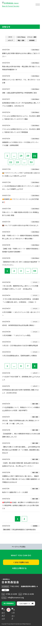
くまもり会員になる (21, 562)
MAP (5, 590)
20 (27, 155)
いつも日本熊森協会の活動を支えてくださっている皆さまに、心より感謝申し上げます (21, 187)
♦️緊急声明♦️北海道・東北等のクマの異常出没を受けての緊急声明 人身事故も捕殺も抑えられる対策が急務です (20, 505)
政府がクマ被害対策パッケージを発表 (15, 492)
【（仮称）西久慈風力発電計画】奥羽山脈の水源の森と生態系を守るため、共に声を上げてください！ (20, 464)
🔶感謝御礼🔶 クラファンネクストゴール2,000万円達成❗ (20, 200)
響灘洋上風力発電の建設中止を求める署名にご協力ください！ (21, 54)
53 (31, 162)
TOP (5, 11)
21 (34, 155)
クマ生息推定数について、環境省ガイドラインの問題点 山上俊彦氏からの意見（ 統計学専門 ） (21, 408)
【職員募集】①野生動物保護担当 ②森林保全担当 (19, 529)
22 (10, 162)
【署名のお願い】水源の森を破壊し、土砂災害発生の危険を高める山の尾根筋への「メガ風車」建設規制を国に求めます (21, 450)
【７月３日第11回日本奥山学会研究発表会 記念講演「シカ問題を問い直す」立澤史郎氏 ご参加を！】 (20, 300)
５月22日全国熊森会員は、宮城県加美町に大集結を (19, 355)
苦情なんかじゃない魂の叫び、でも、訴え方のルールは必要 (21, 81)
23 (17, 162)
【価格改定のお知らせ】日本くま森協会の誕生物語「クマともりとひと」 (21, 263)
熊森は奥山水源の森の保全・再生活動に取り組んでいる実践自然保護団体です (21, 68)
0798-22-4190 (11, 594)
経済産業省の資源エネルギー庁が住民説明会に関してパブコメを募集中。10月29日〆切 (21, 104)
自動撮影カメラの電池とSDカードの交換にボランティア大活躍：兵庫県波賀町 (20, 143)
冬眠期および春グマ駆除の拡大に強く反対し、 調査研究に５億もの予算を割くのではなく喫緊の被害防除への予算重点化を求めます (21, 479)
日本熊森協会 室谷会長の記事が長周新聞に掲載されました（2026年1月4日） (20, 391)
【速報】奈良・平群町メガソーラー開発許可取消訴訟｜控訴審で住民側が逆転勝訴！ (21, 250)
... (14, 155)
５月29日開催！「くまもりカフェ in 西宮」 (17, 335)
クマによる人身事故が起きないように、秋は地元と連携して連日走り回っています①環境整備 (21, 130)
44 (34, 270)
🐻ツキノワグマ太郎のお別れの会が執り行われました (20, 225)
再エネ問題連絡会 (9, 603)
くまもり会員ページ (24, 603)
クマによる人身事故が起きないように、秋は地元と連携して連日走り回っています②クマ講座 (21, 117)
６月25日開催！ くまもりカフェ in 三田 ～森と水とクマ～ (21, 313)
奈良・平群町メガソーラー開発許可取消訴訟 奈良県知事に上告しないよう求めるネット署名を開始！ (20, 237)
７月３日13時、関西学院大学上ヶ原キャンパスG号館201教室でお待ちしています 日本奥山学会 (20, 287)
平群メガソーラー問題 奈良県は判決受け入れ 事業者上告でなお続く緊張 (20, 213)
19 (21, 155)
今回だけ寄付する (19, 568)
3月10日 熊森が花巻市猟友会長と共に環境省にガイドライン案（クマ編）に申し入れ (20, 422)
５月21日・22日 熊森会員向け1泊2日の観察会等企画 (20, 345)
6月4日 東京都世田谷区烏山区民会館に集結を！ (19, 325)
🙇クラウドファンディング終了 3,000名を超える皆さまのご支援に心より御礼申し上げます (21, 174)
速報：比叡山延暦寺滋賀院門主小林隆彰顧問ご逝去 (19, 93)
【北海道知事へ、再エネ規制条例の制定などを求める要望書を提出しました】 (21, 435)
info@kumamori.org (16, 597)
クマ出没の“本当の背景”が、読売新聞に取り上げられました (21, 378)
